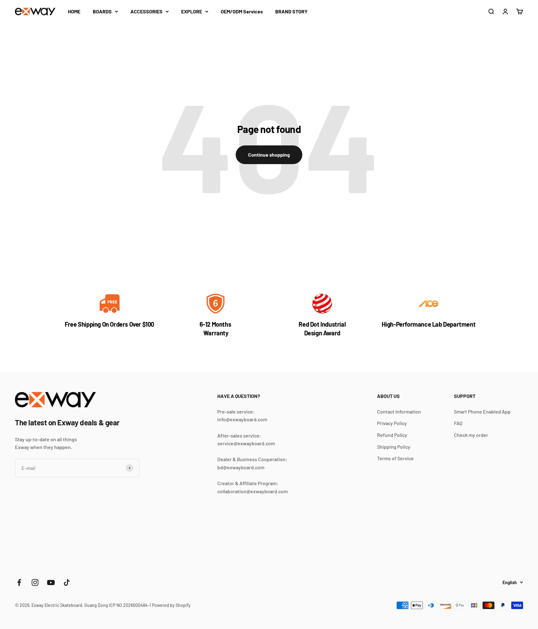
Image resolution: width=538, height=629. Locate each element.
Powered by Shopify (171, 605)
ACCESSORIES (146, 11)
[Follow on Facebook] (19, 582)
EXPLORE (191, 11)
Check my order (471, 435)
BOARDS (102, 11)
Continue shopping (269, 155)
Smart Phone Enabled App (482, 411)
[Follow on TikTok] (67, 582)
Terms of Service (395, 458)
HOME (74, 11)
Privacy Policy (392, 423)
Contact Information (399, 411)
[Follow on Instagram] (35, 582)
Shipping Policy (393, 447)
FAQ (458, 423)
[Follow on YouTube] (51, 582)
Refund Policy (392, 435)
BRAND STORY (291, 11)
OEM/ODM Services (242, 11)
